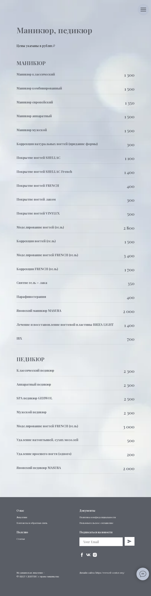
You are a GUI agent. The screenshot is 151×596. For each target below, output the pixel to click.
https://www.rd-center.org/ (110, 572)
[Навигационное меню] (143, 10)
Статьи (21, 538)
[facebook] (81, 554)
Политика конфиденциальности (97, 517)
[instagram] (94, 554)
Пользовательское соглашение (96, 522)
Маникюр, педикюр (54, 30)
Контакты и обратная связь (32, 522)
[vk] (88, 554)
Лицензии (22, 517)
